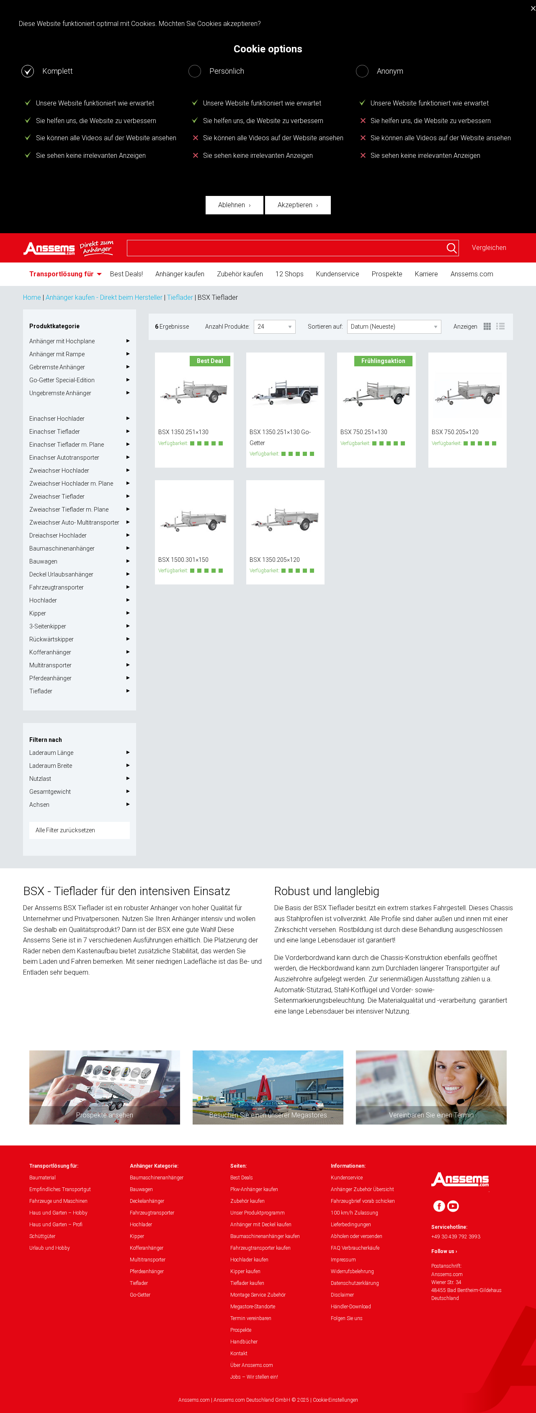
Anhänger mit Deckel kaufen (260, 1225)
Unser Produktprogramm (257, 1213)
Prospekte (387, 274)
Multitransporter (50, 665)
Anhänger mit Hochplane (62, 341)
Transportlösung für (61, 274)
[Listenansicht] (500, 327)
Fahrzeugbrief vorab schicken (363, 1201)
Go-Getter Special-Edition (62, 380)
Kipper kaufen (245, 1271)
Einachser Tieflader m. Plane (66, 444)
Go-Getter (140, 1295)
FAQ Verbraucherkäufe (355, 1248)
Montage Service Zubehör (258, 1295)
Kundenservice (337, 274)
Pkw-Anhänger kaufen (254, 1189)
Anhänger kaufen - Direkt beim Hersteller (104, 297)
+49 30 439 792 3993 (455, 1237)
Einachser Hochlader (57, 418)
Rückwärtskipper (51, 639)
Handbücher (244, 1342)
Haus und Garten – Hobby (58, 1213)
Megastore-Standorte (252, 1307)
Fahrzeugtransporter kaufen (260, 1248)
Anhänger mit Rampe (57, 354)
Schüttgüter (42, 1236)
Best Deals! (126, 274)
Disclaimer (342, 1295)
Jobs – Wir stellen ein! (254, 1377)
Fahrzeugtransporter (56, 587)
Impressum (343, 1260)
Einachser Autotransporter (64, 457)
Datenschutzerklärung (355, 1283)
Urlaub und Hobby (49, 1248)
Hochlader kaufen (249, 1260)
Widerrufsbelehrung (352, 1271)
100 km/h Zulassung (354, 1213)
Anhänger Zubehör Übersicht (362, 1189)
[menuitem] (63, 274)
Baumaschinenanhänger (62, 548)
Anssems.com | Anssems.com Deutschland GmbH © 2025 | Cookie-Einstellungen (268, 1400)
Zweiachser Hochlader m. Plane (71, 483)
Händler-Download (351, 1307)
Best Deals (241, 1178)
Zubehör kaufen (240, 274)
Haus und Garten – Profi (55, 1225)
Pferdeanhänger (50, 678)
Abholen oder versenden (356, 1236)
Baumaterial (42, 1178)
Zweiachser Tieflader (57, 496)
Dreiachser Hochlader (58, 535)
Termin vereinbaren (250, 1318)
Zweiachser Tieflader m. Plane (68, 509)
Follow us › (444, 1251)
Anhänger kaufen (179, 274)
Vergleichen (489, 248)
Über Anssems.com (251, 1365)
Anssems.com (472, 274)
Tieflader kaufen (247, 1283)
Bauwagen (43, 561)
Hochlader (43, 600)
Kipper (37, 613)
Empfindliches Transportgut (60, 1189)
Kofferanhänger (50, 652)
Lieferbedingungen (351, 1225)
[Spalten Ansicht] (488, 327)
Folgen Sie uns (347, 1318)
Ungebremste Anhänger (60, 393)
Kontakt (238, 1353)
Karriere (426, 274)
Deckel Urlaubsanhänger (61, 574)
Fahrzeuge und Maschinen (58, 1201)
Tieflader (180, 297)
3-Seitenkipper (47, 626)
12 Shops (290, 274)
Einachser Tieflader (54, 431)
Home (32, 297)
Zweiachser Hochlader (59, 470)
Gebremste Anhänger (57, 367)
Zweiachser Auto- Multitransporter (74, 522)
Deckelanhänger (147, 1201)
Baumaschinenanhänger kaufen (265, 1236)
